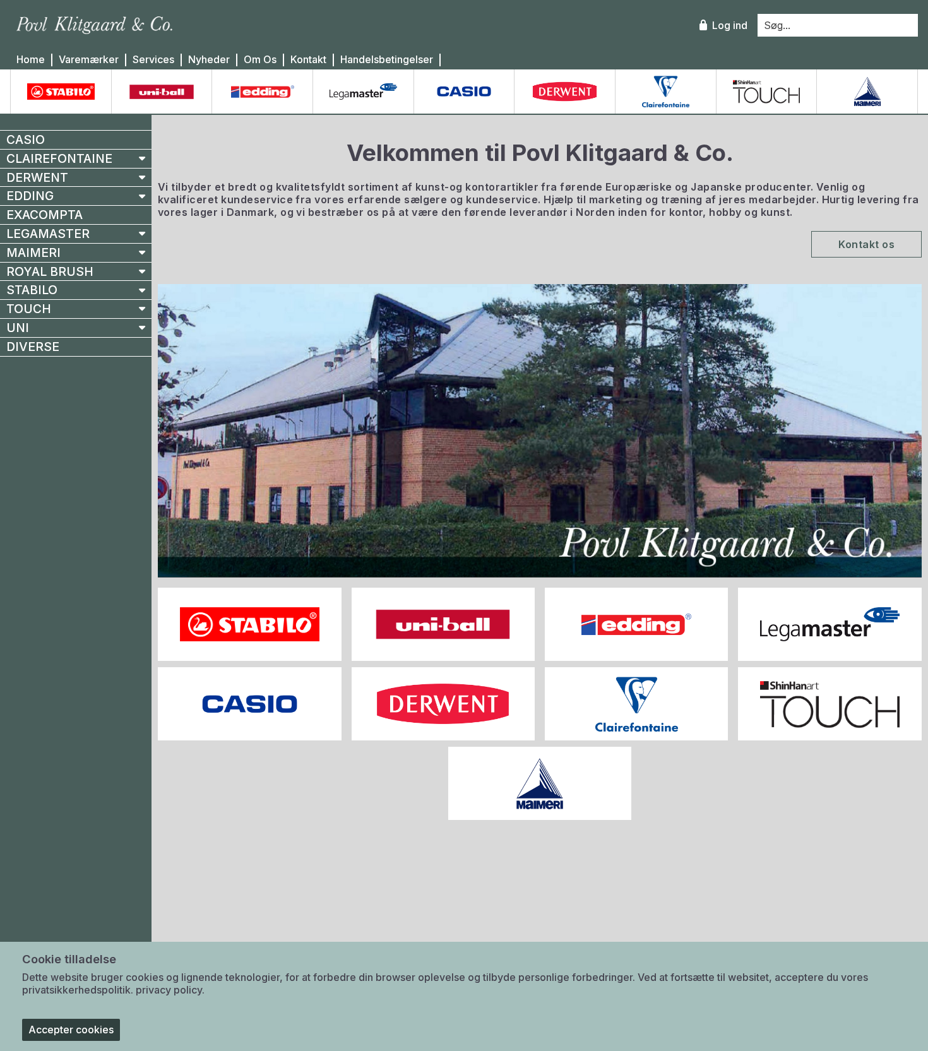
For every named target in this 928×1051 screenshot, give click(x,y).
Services (153, 60)
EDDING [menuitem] (30, 195)
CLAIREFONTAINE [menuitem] (59, 158)
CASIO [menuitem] (25, 139)
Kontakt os (866, 244)
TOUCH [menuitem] (28, 308)
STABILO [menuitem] (31, 289)
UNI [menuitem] (17, 327)
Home (30, 60)
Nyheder (209, 60)
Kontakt (308, 60)
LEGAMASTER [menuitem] (48, 233)
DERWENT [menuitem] (37, 177)
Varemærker (89, 60)
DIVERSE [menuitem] (32, 346)
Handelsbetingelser (386, 60)
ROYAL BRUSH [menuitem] (49, 271)
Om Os (260, 60)
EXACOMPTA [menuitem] (44, 214)
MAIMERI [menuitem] (33, 252)
